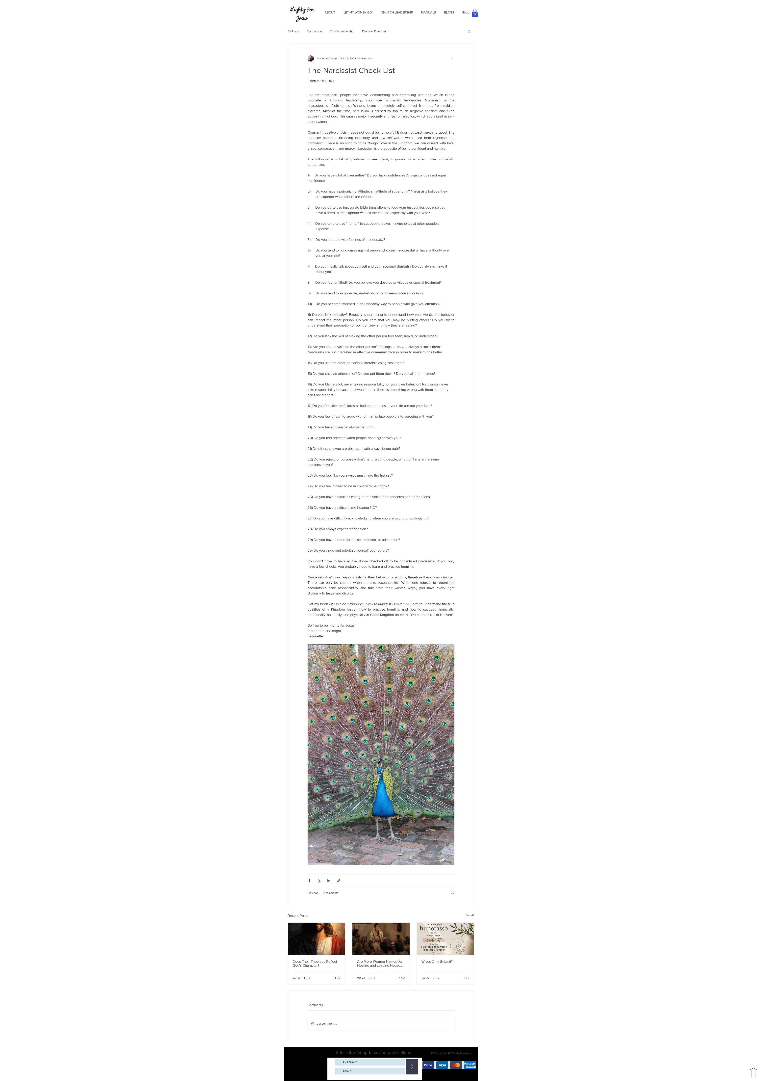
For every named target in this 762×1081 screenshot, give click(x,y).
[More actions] (452, 58)
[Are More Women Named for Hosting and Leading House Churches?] (381, 939)
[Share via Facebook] (309, 881)
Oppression (314, 31)
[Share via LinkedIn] (329, 881)
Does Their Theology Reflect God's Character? (315, 963)
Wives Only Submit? (437, 961)
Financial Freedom (374, 31)
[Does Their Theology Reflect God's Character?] (316, 939)
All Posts (293, 31)
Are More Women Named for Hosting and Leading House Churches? (379, 963)
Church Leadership (342, 31)
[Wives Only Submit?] (445, 939)
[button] (329, 12)
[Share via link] (339, 881)
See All (470, 915)
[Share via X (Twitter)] (319, 881)
